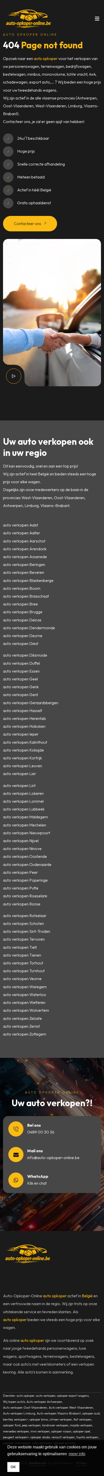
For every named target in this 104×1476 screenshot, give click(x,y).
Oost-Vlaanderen (69, 497)
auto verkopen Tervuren (24, 939)
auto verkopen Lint (19, 785)
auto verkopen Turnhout (24, 970)
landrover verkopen (55, 1425)
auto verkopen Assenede (25, 556)
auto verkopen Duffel (21, 663)
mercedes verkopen (16, 1431)
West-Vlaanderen (36, 497)
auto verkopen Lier (19, 773)
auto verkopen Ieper (21, 734)
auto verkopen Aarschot (24, 540)
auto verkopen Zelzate (22, 1018)
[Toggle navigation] (97, 20)
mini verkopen (40, 1431)
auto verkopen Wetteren (24, 1002)
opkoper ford (11, 1425)
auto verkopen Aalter (21, 532)
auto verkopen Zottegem (24, 1034)
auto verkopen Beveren (23, 572)
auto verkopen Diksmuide (25, 655)
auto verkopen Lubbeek (23, 809)
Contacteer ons (28, 223)
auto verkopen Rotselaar (24, 915)
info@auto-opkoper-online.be (53, 1157)
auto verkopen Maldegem (25, 816)
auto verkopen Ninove (22, 848)
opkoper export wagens (73, 1396)
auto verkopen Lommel (23, 801)
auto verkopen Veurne (22, 978)
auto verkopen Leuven (22, 765)
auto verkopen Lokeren (23, 793)
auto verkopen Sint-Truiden (26, 931)
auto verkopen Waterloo (24, 994)
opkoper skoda (40, 1437)
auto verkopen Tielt (20, 947)
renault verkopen (63, 1437)
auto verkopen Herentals (24, 718)
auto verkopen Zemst (21, 1026)
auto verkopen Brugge (22, 611)
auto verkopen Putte (20, 888)
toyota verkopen (87, 1437)
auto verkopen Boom (21, 588)
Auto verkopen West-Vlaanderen (71, 1407)
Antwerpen (13, 505)
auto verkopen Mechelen (24, 824)
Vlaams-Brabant (54, 505)
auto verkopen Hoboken (24, 726)
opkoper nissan (61, 1431)
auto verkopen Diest (20, 643)
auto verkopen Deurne (22, 635)
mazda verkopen (81, 1425)
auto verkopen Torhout (23, 962)
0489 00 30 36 (40, 1132)
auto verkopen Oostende (25, 856)
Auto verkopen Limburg (19, 1413)
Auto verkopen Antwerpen (44, 1402)
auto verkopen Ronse (21, 903)
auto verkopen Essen (21, 671)
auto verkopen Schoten (23, 923)
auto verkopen (46, 1396)
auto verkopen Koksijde (23, 750)
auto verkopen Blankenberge (28, 580)
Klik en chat (37, 1183)
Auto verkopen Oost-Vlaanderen (25, 1407)
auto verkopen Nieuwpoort (26, 832)
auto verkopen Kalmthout (25, 742)
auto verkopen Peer (20, 872)
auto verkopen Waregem (25, 986)
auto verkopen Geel (20, 678)
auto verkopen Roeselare (25, 895)
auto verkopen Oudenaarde (27, 864)
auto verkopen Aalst (20, 525)
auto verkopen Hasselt (22, 710)
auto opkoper (46, 58)
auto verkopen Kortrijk (22, 757)
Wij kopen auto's (14, 1402)
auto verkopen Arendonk (24, 548)
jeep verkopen (31, 1425)
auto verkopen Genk (21, 686)
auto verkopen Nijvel (21, 840)
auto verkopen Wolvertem (26, 1010)
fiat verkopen (82, 1419)
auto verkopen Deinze (22, 619)
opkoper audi (91, 1413)
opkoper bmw (39, 1419)
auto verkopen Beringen (24, 564)
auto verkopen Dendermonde (29, 627)
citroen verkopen (60, 1419)
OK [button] (13, 1467)
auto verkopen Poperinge (25, 880)
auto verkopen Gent (20, 694)
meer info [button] (77, 1454)
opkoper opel (81, 1431)
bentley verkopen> (15, 1419)
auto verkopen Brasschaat (26, 596)
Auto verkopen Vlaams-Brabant (59, 1413)
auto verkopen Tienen (22, 955)
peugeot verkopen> (16, 1437)
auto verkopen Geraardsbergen (30, 702)
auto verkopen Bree (20, 603)
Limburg (31, 505)
